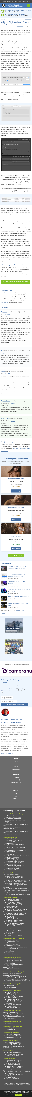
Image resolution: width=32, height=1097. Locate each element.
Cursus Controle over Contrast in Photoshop (15, 909)
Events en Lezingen (8, 1076)
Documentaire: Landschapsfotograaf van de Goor (16, 980)
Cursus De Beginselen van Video (12, 1043)
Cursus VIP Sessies (8, 1073)
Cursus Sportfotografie (9, 846)
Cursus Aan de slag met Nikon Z (11, 869)
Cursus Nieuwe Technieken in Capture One (14, 1074)
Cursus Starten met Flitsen (10, 993)
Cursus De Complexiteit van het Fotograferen (15, 947)
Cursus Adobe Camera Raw (10, 906)
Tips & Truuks (16, 769)
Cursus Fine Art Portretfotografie (11, 1007)
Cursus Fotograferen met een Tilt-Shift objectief (15, 855)
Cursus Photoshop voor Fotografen (12, 902)
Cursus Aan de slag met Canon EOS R (13, 865)
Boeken (16, 766)
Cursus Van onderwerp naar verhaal (12, 943)
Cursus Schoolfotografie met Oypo (12, 1037)
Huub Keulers (20, 26)
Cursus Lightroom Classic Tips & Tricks (13, 883)
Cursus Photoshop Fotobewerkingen (13, 920)
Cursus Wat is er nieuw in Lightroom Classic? (15, 893)
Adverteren (16, 798)
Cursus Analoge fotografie (10, 950)
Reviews (16, 761)
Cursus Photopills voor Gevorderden (13, 1054)
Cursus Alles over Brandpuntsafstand (13, 830)
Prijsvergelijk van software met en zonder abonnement (19, 590)
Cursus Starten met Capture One (12, 1062)
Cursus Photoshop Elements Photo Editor (14, 923)
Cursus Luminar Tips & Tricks (11, 932)
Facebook (5, 690)
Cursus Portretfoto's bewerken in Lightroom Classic (17, 880)
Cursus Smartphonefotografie (11, 857)
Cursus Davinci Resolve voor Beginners (14, 1045)
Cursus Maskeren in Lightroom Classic (13, 877)
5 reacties (4, 28)
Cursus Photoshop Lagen (10, 907)
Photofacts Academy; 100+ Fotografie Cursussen (18, 10)
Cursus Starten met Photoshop (11, 900)
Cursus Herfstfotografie (9, 961)
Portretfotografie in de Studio (16, 507)
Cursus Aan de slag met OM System (12, 862)
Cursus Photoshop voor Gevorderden (13, 905)
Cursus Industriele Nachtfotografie (12, 867)
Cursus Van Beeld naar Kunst (11, 941)
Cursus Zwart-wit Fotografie (10, 948)
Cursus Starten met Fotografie (11, 816)
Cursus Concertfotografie (9, 839)
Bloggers (16, 796)
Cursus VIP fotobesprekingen (11, 1055)
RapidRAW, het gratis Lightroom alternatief (16, 582)
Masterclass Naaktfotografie (16, 478)
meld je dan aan (17, 448)
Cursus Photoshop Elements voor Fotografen (15, 913)
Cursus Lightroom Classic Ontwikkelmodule (15, 881)
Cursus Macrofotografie (9, 963)
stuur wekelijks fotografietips (15, 704)
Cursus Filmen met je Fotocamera (12, 1042)
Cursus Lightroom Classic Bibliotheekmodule (15, 888)
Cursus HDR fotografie (9, 851)
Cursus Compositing (8, 916)
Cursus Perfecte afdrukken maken (12, 1063)
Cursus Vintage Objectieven (10, 954)
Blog (16, 758)
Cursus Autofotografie (8, 1028)
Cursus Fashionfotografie (9, 1018)
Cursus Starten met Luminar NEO (12, 931)
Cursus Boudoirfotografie (9, 995)
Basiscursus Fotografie (9, 828)
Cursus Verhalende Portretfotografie (12, 1000)
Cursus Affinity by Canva (9, 1069)
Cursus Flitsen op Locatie (10, 997)
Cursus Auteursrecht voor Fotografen (13, 1066)
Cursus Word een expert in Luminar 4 (13, 935)
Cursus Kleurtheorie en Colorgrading (13, 903)
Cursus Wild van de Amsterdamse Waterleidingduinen (12, 966)
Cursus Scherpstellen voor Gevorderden (14, 820)
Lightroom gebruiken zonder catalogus (18, 596)
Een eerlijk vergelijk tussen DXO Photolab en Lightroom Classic (17, 567)
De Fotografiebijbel (16, 782)
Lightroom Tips (27, 19)
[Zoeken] (28, 5)
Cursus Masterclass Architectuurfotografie (14, 847)
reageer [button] (7, 314)
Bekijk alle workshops (16, 555)
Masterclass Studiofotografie (10, 1012)
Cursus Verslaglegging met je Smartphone (14, 850)
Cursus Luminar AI (8, 933)
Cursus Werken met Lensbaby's (11, 945)
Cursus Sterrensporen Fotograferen (12, 978)
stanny (3, 371)
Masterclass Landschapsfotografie (12, 973)
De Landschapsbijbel (16, 780)
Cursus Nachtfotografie (9, 854)
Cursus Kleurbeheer (8, 848)
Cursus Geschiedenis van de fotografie (13, 823)
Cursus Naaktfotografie (9, 1003)
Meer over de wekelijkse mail (8, 689)
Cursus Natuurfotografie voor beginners (13, 959)
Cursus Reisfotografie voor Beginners (13, 840)
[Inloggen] (29, 1)
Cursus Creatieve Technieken (11, 940)
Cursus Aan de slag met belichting (12, 818)
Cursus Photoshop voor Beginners (12, 899)
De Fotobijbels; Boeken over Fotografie (15, 14)
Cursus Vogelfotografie (9, 985)
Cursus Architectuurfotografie (10, 841)
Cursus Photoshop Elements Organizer (13, 914)
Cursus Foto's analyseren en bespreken (13, 844)
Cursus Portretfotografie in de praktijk (13, 996)
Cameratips (6, 821)
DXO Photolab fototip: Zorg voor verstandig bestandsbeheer (16, 575)
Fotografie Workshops (16, 1)
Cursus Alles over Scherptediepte (12, 817)
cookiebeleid (25, 1092)
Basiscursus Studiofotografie (10, 1015)
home (3, 19)
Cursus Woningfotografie (9, 1029)
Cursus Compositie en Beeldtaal (11, 827)
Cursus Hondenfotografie (9, 987)
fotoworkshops (4, 302)
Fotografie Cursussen (6, 1)
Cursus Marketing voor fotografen (12, 1034)
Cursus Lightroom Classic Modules (12, 879)
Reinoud (4, 312)
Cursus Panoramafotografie (10, 853)
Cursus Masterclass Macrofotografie (12, 960)
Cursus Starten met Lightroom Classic (13, 876)
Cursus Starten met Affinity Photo (12, 1067)
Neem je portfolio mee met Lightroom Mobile (18, 604)
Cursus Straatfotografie (9, 843)
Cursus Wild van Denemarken (11, 968)
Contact (16, 793)
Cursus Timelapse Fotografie (10, 860)
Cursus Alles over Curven (10, 921)
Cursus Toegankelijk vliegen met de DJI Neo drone (17, 1071)
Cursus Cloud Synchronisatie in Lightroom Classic (16, 894)
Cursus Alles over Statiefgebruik (11, 834)
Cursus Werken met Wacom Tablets (12, 1060)
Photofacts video (16, 764)
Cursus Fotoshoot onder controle (12, 999)
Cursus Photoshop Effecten (10, 926)
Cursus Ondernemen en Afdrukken (12, 1035)
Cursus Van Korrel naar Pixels (11, 858)
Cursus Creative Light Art (9, 952)
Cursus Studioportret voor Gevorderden (13, 1014)
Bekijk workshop (16, 491)
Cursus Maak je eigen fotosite (11, 1078)
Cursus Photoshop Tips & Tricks (11, 919)
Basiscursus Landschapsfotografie (12, 975)
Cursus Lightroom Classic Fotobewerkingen (15, 884)
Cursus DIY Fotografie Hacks (11, 868)
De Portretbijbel (16, 777)
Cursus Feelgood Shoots (9, 1006)
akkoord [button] (18, 1094)
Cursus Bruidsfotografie (9, 1023)
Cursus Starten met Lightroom (11, 874)
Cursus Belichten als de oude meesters (13, 1016)
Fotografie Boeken (26, 1)
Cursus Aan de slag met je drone (12, 1064)
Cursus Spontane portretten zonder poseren (15, 1002)
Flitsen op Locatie (16, 536)
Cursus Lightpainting (8, 951)
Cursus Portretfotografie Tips (10, 992)
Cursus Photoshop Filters (10, 917)
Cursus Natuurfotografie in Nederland (13, 964)
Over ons (16, 790)
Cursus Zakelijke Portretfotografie (12, 1004)
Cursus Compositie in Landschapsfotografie (15, 979)
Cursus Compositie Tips (9, 864)
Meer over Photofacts (7, 753)
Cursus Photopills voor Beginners (12, 1052)
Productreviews (7, 1070)
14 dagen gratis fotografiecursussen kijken (15, 281)
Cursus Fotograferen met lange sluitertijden (14, 976)
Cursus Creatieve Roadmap (10, 944)
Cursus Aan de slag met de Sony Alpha (13, 861)
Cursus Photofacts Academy (10, 1077)
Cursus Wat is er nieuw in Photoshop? (13, 924)
